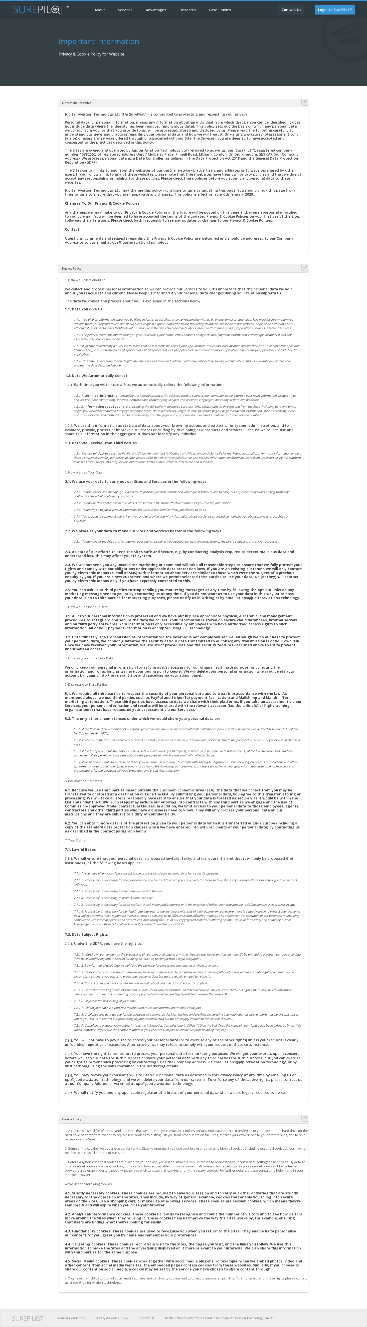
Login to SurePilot (335, 9)
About (100, 9)
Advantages (156, 9)
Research (188, 9)
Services (125, 9)
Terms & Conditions (70, 1318)
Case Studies (220, 9)
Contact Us (146, 1318)
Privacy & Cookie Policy (111, 1318)
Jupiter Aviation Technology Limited (249, 1318)
